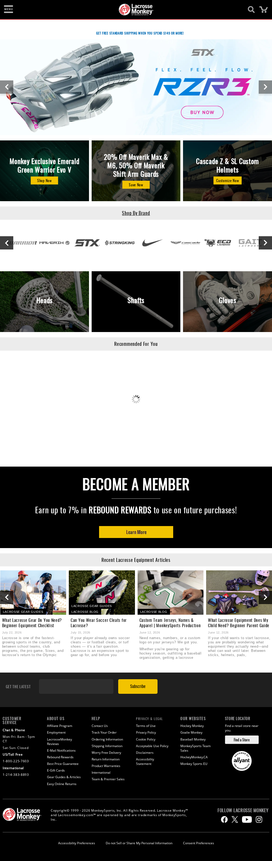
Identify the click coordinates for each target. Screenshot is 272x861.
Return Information (106, 759)
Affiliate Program (59, 726)
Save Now (136, 184)
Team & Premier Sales (108, 779)
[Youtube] (247, 819)
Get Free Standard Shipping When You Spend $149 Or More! (140, 33)
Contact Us (100, 726)
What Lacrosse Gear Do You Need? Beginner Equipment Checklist (32, 622)
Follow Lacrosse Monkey (243, 810)
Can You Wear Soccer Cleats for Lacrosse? (99, 622)
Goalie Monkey (191, 732)
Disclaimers (145, 752)
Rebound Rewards (120, 510)
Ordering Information (107, 739)
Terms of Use (146, 726)
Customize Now (227, 180)
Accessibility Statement (145, 761)
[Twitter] (235, 819)
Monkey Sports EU (193, 763)
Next (265, 87)
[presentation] (6, 597)
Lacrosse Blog (85, 611)
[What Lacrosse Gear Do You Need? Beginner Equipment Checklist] (33, 592)
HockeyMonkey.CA (194, 757)
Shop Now (44, 180)
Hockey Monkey (192, 726)
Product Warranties (106, 766)
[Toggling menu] (8, 9)
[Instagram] (259, 819)
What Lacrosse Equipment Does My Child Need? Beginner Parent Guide (238, 622)
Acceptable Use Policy (152, 746)
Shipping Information (107, 746)
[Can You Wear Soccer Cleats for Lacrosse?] (102, 592)
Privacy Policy (146, 732)
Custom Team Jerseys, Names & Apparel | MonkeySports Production (170, 622)
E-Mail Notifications (61, 750)
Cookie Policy (145, 739)
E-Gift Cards (56, 770)
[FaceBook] (224, 819)
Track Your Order (104, 732)
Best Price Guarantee (63, 763)
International (101, 772)
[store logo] (133, 9)
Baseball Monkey (193, 739)
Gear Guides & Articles (64, 777)
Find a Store (242, 739)
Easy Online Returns (61, 784)
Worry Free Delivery (106, 752)
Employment (56, 732)
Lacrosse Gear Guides (23, 611)
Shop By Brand (136, 212)
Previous (6, 87)
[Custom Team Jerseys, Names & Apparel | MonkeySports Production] (171, 592)
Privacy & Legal (149, 718)
